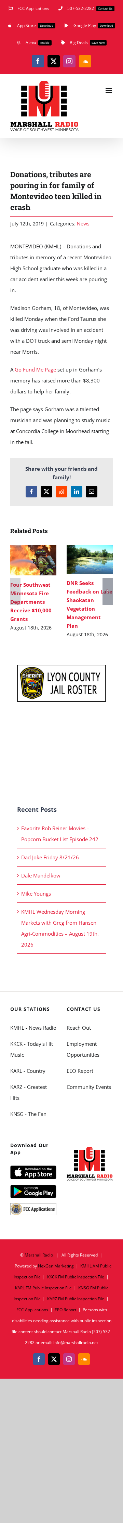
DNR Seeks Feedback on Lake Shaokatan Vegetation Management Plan (88, 551)
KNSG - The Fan (28, 1113)
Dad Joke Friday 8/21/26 (50, 857)
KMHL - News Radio (33, 1027)
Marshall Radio (39, 1255)
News (83, 223)
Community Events (89, 1086)
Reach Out (79, 1027)
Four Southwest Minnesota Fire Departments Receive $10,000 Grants (32, 552)
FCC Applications (32, 1310)
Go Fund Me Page (35, 369)
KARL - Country (27, 1070)
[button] (15, 591)
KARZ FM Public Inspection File (75, 1299)
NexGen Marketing (56, 1266)
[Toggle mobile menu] (109, 90)
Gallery (33, 567)
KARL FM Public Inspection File (43, 1288)
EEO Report (80, 1070)
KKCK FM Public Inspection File (75, 1277)
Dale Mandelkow (40, 875)
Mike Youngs (36, 893)
